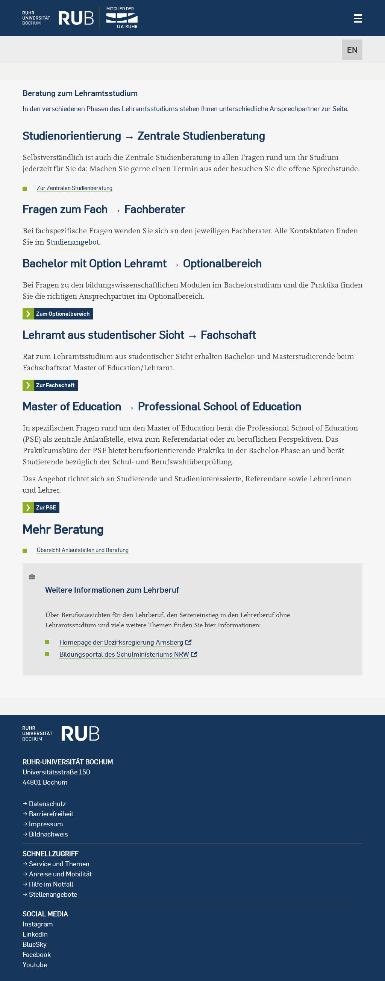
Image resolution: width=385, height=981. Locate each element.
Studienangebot (72, 242)
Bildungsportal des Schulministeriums (124, 654)
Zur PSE (46, 507)
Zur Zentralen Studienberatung (74, 188)
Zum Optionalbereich (63, 313)
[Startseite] (52, 18)
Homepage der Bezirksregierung (121, 642)
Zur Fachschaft (55, 385)
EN (352, 50)
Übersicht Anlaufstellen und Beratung (83, 550)
